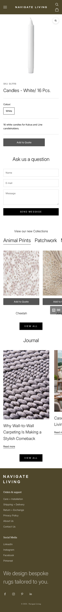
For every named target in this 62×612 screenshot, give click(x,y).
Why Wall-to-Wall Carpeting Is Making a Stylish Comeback (22, 432)
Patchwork (46, 240)
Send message (31, 211)
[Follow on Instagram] (13, 594)
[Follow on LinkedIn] (30, 594)
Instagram (8, 549)
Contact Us (9, 526)
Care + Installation (13, 499)
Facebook (8, 555)
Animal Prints (17, 240)
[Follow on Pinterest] (22, 594)
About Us (8, 520)
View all (31, 326)
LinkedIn (8, 544)
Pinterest (8, 560)
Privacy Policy (11, 515)
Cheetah (21, 313)
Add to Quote (24, 142)
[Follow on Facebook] (5, 594)
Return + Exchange (13, 510)
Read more (9, 446)
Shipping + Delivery (13, 504)
